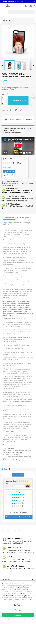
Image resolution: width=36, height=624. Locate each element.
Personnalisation (18, 100)
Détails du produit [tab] (24, 218)
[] (33, 13)
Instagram (19, 530)
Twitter (8, 530)
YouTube (14, 530)
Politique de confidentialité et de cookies (20, 620)
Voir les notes (7, 167)
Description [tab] (9, 218)
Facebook (3, 530)
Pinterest (21, 110)
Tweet (16, 110)
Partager (11, 110)
